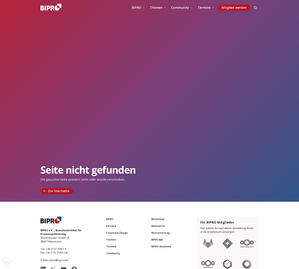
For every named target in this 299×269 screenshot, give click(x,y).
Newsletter (158, 226)
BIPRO (136, 7)
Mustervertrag (160, 233)
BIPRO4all (157, 239)
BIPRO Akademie (161, 246)
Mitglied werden (234, 7)
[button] (7, 262)
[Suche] (255, 8)
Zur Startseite (58, 191)
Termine (204, 7)
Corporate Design (117, 233)
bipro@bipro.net (58, 260)
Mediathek (157, 219)
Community (180, 7)
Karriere (111, 226)
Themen (156, 7)
